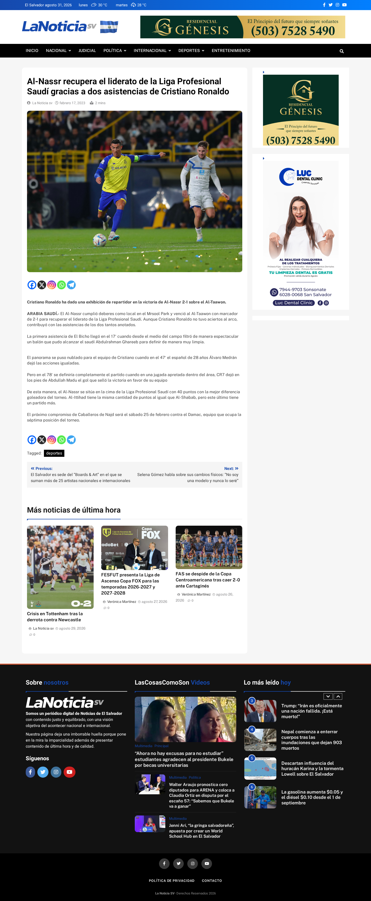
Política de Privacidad (172, 881)
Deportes (189, 50)
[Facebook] (32, 284)
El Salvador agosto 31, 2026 (48, 5)
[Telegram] (71, 284)
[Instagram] (51, 284)
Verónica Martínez (121, 602)
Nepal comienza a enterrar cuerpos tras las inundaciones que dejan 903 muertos (311, 740)
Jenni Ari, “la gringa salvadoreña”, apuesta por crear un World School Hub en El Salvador (201, 831)
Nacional (56, 50)
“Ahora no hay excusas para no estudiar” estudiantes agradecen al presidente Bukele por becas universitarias (184, 759)
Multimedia (143, 746)
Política (112, 50)
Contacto (212, 881)
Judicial (87, 50)
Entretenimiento (231, 50)
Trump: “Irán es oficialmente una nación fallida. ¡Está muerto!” (311, 711)
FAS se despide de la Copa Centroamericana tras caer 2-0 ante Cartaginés (208, 579)
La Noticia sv (42, 103)
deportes (54, 453)
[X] (41, 284)
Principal (161, 746)
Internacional (150, 50)
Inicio (32, 50)
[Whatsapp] (61, 284)
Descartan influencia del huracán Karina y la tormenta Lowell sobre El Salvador (312, 769)
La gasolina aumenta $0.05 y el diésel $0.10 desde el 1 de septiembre (312, 797)
